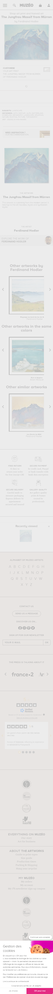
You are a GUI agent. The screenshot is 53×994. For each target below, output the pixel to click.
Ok (47, 642)
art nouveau (21, 205)
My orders (26, 882)
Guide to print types (26, 854)
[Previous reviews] (2, 735)
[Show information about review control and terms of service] (44, 714)
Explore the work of (15, 240)
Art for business (26, 841)
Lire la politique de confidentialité (16, 981)
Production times (26, 862)
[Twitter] (33, 629)
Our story (26, 838)
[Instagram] (24, 629)
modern (36, 203)
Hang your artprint (26, 869)
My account (26, 885)
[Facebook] (20, 629)
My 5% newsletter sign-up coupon (26, 889)
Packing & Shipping (26, 865)
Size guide (26, 858)
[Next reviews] (51, 735)
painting (21, 203)
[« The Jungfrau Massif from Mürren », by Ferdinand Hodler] (26, 536)
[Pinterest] (28, 629)
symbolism (42, 205)
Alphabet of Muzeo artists (26, 560)
